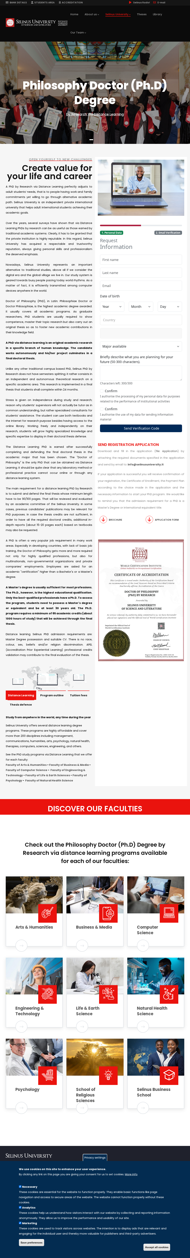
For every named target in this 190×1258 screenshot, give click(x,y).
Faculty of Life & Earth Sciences (47, 775)
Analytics (28, 1207)
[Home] (37, 22)
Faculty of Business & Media (69, 765)
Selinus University (116, 14)
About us (91, 14)
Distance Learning (21, 695)
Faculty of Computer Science (26, 770)
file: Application (167, 451)
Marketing (29, 1223)
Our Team (77, 32)
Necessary (29, 1187)
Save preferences (31, 1242)
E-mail (161, 2)
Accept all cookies (156, 1247)
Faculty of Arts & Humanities (26, 765)
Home (74, 14)
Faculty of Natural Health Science (49, 780)
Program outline (52, 695)
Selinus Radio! (141, 2)
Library (157, 14)
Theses (142, 14)
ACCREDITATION (72, 2)
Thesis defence (21, 705)
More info (131, 1174)
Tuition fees (78, 695)
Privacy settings (95, 1157)
